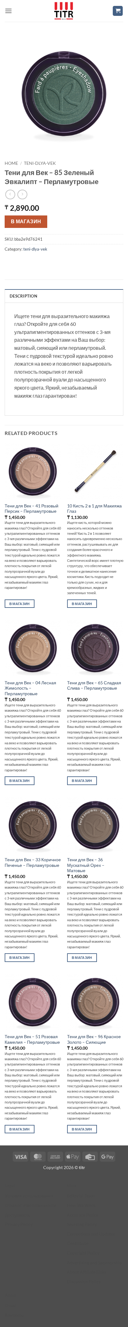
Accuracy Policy (82, 1215)
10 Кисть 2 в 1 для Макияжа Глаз (94, 508)
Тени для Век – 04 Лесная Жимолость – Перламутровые (30, 688)
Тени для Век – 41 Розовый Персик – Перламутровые (31, 508)
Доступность (17, 1215)
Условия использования (29, 1195)
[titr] (64, 11)
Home (11, 163)
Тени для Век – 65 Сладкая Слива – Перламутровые (94, 685)
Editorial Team (81, 1195)
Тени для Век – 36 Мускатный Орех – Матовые (85, 865)
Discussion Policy (84, 1281)
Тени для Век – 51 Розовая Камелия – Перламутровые (32, 1039)
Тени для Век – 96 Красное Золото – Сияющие (94, 1039)
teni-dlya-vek (40, 163)
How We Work (81, 1205)
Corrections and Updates (91, 1234)
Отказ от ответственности (30, 1205)
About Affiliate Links (86, 1271)
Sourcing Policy (82, 1224)
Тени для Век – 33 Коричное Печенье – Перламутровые (33, 862)
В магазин (26, 221)
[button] (8, 10)
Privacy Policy (19, 1224)
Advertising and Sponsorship (94, 1262)
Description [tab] (23, 296)
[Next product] (10, 194)
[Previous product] (22, 194)
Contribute (77, 1243)
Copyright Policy (83, 1252)
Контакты (14, 1315)
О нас (10, 1305)
